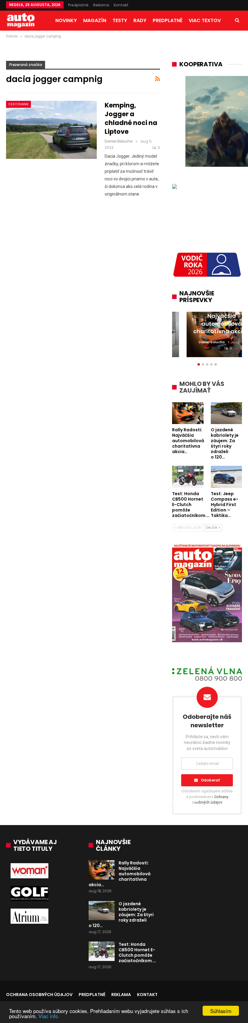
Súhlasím (220, 1011)
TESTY (120, 20)
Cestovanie (18, 104)
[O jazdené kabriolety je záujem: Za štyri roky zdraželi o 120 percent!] (102, 910)
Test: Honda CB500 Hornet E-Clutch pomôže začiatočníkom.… (137, 952)
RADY (139, 20)
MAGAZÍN (94, 20)
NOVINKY (66, 20)
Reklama (101, 5)
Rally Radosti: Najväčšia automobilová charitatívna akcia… (120, 874)
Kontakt (121, 5)
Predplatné (78, 5)
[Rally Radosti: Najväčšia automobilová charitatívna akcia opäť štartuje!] (102, 870)
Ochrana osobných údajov (39, 995)
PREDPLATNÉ (167, 20)
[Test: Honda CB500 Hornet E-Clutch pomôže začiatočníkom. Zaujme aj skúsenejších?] (102, 951)
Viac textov (205, 20)
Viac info (48, 1016)
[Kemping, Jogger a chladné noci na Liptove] (51, 130)
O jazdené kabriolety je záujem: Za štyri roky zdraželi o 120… (121, 915)
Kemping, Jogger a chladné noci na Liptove (131, 118)
